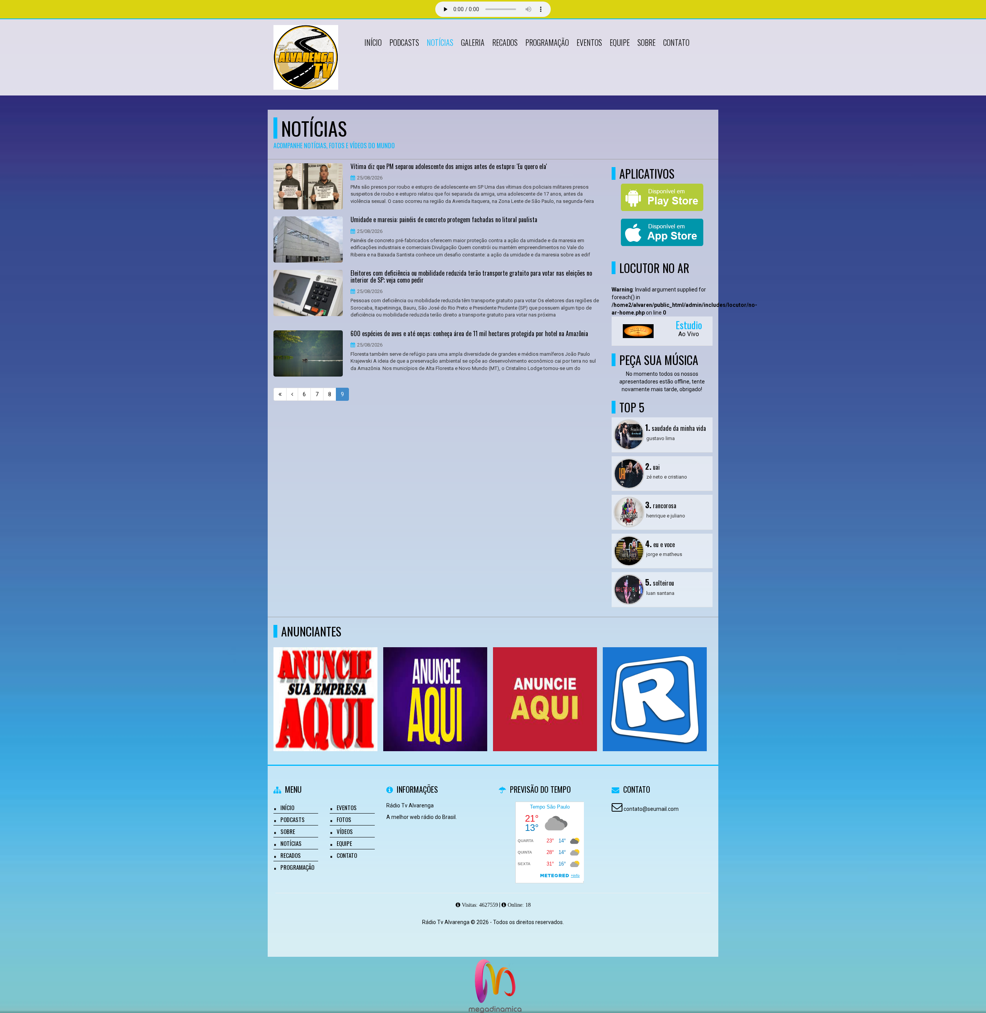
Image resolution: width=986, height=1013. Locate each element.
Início (373, 42)
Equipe (620, 42)
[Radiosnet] (654, 685)
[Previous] (292, 394)
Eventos (589, 42)
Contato (676, 42)
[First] (280, 394)
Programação (547, 42)
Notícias (440, 42)
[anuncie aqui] (325, 685)
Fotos (344, 819)
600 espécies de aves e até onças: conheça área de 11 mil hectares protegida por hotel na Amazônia (469, 333)
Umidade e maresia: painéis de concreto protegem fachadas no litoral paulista (443, 219)
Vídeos (345, 831)
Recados (505, 42)
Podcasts (404, 42)
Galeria (473, 42)
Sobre (646, 42)
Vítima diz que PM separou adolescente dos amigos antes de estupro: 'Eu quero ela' (448, 166)
